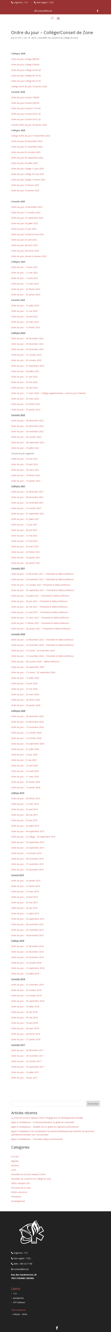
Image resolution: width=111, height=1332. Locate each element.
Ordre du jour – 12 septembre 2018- (28, 968)
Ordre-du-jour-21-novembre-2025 (27, 146)
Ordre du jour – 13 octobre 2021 (26, 508)
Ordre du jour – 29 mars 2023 (25, 322)
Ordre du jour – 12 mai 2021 (24, 535)
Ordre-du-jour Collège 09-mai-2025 (27, 174)
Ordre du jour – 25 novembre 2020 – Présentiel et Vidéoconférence (42, 645)
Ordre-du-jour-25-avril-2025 (24, 239)
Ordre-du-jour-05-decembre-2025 (26, 141)
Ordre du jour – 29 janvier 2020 (25, 705)
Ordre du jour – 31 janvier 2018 (25, 1039)
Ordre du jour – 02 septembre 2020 (27, 743)
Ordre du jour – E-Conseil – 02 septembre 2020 (33, 672)
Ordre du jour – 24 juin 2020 (24, 683)
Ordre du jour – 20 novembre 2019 (27, 929)
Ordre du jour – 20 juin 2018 (24, 1012)
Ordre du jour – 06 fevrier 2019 (25, 798)
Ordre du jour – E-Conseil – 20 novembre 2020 (33, 650)
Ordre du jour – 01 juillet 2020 (25, 749)
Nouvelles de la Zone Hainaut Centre (28, 1174)
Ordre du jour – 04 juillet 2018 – (26, 973)
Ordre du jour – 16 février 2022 (25, 475)
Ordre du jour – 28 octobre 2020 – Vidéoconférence (35, 661)
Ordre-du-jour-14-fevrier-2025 (25, 185)
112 (15, 1293)
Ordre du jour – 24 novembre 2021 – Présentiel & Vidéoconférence (42, 579)
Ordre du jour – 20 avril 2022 (24, 464)
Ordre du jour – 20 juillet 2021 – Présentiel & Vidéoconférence (40, 595)
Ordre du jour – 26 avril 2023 (24, 316)
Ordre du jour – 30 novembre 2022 (27, 431)
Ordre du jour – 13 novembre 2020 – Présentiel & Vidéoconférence (42, 656)
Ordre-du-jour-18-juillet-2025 (24, 223)
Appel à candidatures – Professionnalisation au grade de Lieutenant (42, 1122)
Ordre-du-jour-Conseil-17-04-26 (26, 108)
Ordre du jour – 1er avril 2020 (25, 771)
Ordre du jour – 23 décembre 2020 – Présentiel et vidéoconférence (42, 639)
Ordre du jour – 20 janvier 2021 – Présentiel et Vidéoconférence (41, 628)
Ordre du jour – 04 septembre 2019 (27, 831)
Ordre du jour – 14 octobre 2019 (26, 853)
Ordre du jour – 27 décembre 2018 (27, 946)
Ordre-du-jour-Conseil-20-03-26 (26, 113)
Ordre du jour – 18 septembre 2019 (27, 842)
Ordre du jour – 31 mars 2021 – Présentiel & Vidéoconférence (40, 617)
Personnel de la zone (21, 1187)
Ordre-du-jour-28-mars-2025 (24, 245)
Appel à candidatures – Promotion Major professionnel (37, 1139)
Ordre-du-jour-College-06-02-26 (26, 81)
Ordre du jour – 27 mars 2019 (25, 891)
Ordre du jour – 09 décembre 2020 (27, 721)
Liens (13, 1169)
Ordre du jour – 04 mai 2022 (24, 382)
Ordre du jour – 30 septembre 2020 (27, 667)
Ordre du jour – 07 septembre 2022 (27, 365)
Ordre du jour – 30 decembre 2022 (27, 338)
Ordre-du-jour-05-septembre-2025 (27, 157)
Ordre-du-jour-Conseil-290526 (25, 103)
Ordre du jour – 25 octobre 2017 (26, 1061)
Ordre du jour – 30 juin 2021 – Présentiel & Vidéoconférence (39, 601)
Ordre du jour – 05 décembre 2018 (27, 951)
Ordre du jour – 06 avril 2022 (24, 387)
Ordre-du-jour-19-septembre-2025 (27, 217)
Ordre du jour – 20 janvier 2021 (25, 557)
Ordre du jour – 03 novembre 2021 (27, 502)
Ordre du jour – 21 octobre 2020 (26, 732)
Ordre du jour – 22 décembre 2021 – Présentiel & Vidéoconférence (42, 573)
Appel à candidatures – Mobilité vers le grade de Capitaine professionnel (44, 1126)
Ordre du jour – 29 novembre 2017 (27, 1055)
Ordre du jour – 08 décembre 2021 (27, 497)
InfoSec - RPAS (20, 1314)
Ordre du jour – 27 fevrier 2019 (25, 886)
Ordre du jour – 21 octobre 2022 (26, 354)
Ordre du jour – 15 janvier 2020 (25, 787)
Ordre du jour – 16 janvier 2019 (25, 880)
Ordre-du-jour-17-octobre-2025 (25, 212)
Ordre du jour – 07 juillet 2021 (25, 519)
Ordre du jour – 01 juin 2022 (24, 376)
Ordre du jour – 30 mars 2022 (25, 469)
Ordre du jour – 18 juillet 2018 (25, 1006)
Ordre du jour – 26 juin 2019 (24, 908)
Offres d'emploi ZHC (20, 1183)
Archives (15, 1165)
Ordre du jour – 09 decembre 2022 (27, 344)
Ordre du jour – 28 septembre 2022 (27, 442)
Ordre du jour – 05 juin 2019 (24, 820)
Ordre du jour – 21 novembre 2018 (27, 984)
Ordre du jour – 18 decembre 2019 (27, 935)
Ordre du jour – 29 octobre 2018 (26, 990)
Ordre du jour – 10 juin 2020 (24, 754)
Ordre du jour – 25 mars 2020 (25, 694)
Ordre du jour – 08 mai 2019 (24, 814)
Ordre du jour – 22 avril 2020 (24, 765)
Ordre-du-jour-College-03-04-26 (26, 70)
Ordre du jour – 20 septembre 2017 (27, 1066)
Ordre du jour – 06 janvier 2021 (25, 563)
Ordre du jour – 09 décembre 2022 (27, 426)
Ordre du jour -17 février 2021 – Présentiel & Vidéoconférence (40, 623)
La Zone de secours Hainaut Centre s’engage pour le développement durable (47, 1117)
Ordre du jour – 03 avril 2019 (24, 809)
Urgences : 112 (21, 2)
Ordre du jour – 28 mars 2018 (25, 1028)
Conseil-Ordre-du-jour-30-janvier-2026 (29, 124)
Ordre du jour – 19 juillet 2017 (25, 1072)
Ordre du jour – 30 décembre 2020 (27, 716)
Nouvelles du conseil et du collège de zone (58, 37)
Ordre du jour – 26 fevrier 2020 (25, 699)
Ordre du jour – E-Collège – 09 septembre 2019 (33, 836)
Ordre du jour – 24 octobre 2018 (26, 995)
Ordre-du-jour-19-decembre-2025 (26, 207)
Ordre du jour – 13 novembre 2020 (27, 727)
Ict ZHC (18, 37)
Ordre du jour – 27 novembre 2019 (27, 864)
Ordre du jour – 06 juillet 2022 (25, 371)
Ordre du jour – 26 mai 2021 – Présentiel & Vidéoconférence (39, 606)
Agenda (14, 1161)
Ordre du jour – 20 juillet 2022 (25, 448)
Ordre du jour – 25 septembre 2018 (27, 1001)
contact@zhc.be (21, 1269)
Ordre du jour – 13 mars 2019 (25, 804)
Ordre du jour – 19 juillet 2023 (25, 305)
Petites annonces (19, 1192)
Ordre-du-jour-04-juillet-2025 (24, 163)
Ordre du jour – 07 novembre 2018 (27, 957)
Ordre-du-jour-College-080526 (25, 59)
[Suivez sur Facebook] (97, 11)
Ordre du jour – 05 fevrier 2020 (25, 782)
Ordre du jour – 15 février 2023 (25, 327)
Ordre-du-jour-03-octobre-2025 (25, 152)
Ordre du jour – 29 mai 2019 (24, 902)
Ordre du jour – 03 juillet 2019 (25, 825)
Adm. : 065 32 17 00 (22, 1263)
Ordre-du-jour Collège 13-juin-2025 (27, 168)
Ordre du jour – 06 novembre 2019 (27, 858)
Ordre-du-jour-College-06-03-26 (26, 75)
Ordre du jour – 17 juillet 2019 (25, 913)
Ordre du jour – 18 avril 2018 (24, 1022)
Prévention (16, 1196)
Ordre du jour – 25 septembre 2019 (27, 847)
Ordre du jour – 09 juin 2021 (24, 530)
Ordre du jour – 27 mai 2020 (24, 689)
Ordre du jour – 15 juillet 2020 (25, 678)
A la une (15, 1156)
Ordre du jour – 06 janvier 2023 (25, 294)
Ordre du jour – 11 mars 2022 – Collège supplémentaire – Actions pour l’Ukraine (48, 393)
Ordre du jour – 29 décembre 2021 (27, 491)
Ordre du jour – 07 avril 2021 (24, 541)
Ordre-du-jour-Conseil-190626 (25, 97)
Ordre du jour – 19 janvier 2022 (25, 480)
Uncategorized (18, 1201)
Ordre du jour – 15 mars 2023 (25, 283)
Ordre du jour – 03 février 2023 (25, 289)
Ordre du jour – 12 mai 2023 (24, 272)
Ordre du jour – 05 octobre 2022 (26, 360)
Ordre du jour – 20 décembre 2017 (27, 1050)
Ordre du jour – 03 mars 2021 (25, 546)
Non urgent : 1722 (45, 2)
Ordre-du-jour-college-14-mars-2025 (28, 179)
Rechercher (93, 1103)
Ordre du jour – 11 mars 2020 (25, 776)
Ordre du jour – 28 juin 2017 (24, 1077)
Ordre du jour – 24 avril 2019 (24, 897)
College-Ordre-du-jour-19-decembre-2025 (30, 135)
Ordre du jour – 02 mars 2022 (25, 398)
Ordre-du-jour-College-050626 (25, 64)
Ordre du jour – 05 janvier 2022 (25, 409)
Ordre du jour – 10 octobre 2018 (26, 962)
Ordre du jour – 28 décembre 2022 (27, 420)
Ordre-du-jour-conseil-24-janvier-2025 (29, 256)
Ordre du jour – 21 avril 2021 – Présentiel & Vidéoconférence (39, 612)
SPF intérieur (19, 1302)
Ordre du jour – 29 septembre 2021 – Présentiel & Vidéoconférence (42, 590)
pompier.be (18, 1298)
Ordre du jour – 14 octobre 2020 (26, 738)
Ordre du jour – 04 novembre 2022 (27, 349)
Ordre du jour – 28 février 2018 (25, 1034)
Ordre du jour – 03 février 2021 (25, 552)
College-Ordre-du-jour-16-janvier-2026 (29, 86)
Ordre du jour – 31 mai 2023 (24, 311)
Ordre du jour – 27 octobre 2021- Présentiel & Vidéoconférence (41, 584)
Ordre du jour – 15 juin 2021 (24, 524)
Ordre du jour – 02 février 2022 (25, 404)
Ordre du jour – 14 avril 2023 (24, 278)
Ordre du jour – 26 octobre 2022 (26, 437)
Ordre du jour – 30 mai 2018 (24, 1017)
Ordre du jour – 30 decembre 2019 (27, 869)
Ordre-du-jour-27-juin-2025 (23, 228)
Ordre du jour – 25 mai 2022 (24, 458)
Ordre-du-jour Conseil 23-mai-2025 (27, 234)
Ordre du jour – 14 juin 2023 (24, 267)
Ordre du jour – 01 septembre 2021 (27, 513)
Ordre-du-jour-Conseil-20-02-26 (26, 119)
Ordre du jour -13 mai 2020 (24, 760)
